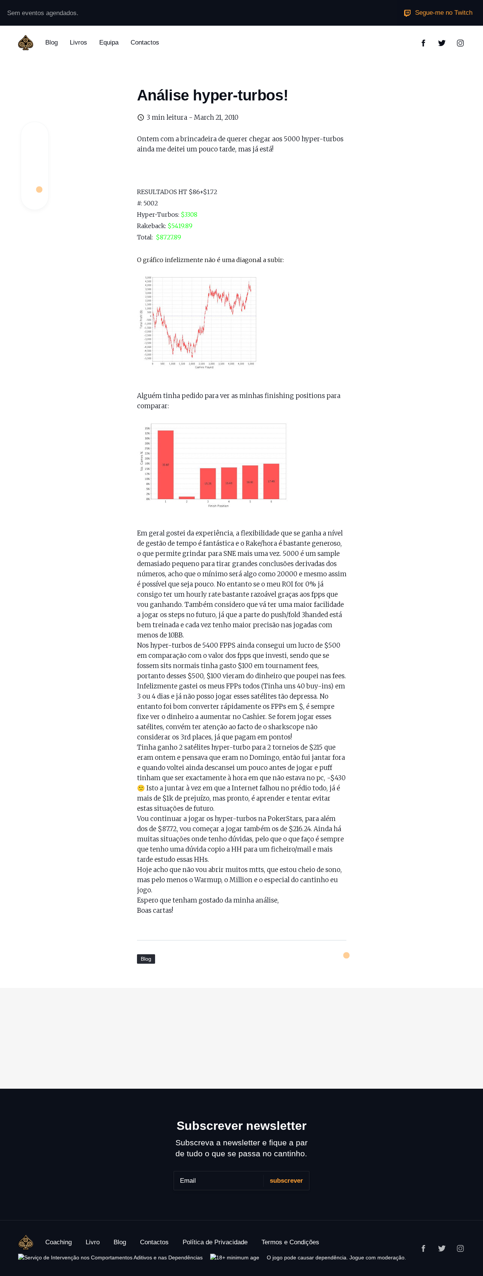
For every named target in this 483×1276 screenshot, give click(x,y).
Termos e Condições (290, 1242)
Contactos (145, 42)
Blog (51, 42)
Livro (93, 1242)
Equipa (108, 42)
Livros (78, 42)
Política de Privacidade (215, 1242)
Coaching (58, 1242)
